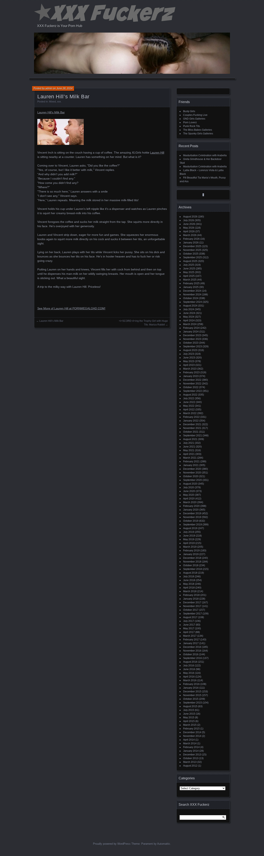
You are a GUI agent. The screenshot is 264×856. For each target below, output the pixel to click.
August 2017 (190, 617)
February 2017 (191, 639)
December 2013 (192, 754)
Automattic (163, 843)
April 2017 (189, 632)
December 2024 (192, 290)
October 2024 (190, 298)
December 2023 (192, 335)
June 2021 (189, 446)
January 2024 (191, 331)
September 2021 (192, 435)
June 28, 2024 (65, 88)
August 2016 (190, 661)
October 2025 (190, 253)
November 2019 (192, 517)
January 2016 (191, 687)
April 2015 (189, 721)
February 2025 (191, 283)
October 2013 (190, 758)
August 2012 (190, 765)
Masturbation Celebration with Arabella (205, 155)
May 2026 (188, 227)
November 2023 (192, 339)
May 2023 (188, 361)
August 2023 (190, 350)
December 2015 (192, 691)
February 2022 (191, 417)
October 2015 (190, 698)
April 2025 (189, 276)
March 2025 (190, 279)
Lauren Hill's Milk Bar (51, 112)
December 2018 (192, 558)
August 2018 (190, 572)
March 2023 (190, 368)
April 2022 (189, 409)
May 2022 (188, 405)
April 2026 (189, 231)
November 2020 (192, 472)
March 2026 (190, 235)
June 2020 (189, 491)
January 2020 (191, 509)
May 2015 (188, 717)
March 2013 (190, 762)
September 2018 (192, 569)
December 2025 (192, 246)
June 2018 (189, 580)
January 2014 (191, 750)
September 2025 (192, 257)
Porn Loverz (190, 122)
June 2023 (189, 357)
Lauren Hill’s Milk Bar (51, 320)
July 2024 (188, 309)
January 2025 (191, 287)
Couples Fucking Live (195, 115)
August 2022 (190, 394)
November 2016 (192, 650)
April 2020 (189, 498)
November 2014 (192, 736)
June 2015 (189, 713)
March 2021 (190, 457)
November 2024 (192, 294)
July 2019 (188, 532)
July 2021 (188, 443)
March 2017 (190, 635)
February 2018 (191, 595)
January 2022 (191, 420)
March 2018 (190, 591)
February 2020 (191, 506)
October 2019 (190, 520)
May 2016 (188, 673)
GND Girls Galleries (194, 118)
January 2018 (191, 598)
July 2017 (188, 621)
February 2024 (191, 327)
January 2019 (191, 554)
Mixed (52, 101)
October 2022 (190, 387)
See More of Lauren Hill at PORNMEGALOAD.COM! (71, 308)
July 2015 (188, 710)
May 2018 (188, 583)
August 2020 (190, 483)
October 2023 (190, 342)
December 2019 (192, 513)
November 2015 (192, 695)
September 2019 (192, 524)
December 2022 (192, 379)
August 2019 (190, 528)
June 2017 (189, 624)
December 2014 (192, 732)
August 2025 (190, 261)
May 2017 (188, 628)
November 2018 (192, 561)
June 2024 (189, 313)
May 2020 (188, 494)
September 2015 (192, 702)
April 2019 (189, 543)
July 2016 (188, 665)
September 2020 (192, 480)
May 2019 (188, 539)
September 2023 (192, 346)
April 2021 (189, 454)
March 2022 (190, 413)
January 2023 (191, 376)
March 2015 (190, 724)
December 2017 (192, 602)
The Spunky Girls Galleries (198, 133)
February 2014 (191, 747)
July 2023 (188, 353)
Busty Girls (189, 111)
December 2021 (192, 424)
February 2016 (191, 684)
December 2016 (192, 647)
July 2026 (188, 220)
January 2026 (191, 242)
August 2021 (190, 439)
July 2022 (188, 398)
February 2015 (191, 728)
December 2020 (192, 468)
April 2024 (189, 320)
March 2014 (190, 743)
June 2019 (189, 535)
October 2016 (190, 654)
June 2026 (189, 224)
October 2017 (190, 609)
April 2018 (189, 587)
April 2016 (189, 676)
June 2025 (189, 268)
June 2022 (189, 402)
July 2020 (188, 487)
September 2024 (192, 302)
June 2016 (189, 669)
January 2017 (191, 643)
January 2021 (191, 465)
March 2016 (190, 680)
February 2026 (191, 238)
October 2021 (190, 431)
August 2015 (190, 706)
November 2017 (192, 606)
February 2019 (191, 550)
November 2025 (192, 250)
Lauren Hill (157, 152)
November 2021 (192, 428)
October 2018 (190, 565)
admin (48, 88)
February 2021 (191, 461)
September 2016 (192, 658)
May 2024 (188, 316)
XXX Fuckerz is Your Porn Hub (59, 26)
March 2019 (190, 546)
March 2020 (190, 502)
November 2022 (192, 383)
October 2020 (190, 476)
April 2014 (189, 739)
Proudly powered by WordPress (112, 843)
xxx (59, 101)
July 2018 (188, 576)
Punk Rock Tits (191, 126)
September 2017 (192, 613)
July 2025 (188, 264)
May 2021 (188, 450)
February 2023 (191, 372)
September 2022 (192, 391)
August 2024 (190, 305)
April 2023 (189, 365)
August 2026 (190, 216)
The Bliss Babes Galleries (197, 129)
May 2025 (188, 272)
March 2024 (190, 324)
